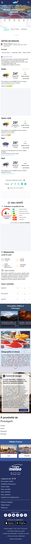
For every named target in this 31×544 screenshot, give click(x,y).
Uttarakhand (9, 5)
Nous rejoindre (5, 492)
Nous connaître (6, 489)
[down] (15, 368)
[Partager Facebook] (15, 184)
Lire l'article (23, 410)
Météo (1, 5)
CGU (15, 528)
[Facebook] (5, 515)
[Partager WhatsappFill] (25, 184)
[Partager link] (12, 184)
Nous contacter (6, 495)
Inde (4, 5)
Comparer (24, 29)
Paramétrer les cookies (23, 533)
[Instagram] (17, 515)
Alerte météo (5, 487)
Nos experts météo (7, 481)
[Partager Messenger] (22, 184)
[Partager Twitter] (18, 184)
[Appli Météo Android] (21, 523)
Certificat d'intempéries (8, 484)
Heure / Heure (15, 29)
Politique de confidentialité (9, 533)
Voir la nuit (25, 69)
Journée (6, 29)
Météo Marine (5, 505)
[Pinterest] (21, 515)
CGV (18, 528)
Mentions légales (8, 528)
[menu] (2, 2)
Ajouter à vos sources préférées (16, 188)
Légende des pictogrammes (10, 497)
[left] (1, 22)
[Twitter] (9, 515)
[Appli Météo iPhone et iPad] (10, 523)
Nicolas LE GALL (16, 43)
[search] (28, 2)
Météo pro (4, 508)
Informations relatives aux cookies (16, 531)
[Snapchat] (13, 515)
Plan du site (24, 528)
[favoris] (28, 11)
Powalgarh (14, 5)
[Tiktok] (25, 515)
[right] (29, 22)
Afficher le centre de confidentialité (16, 536)
